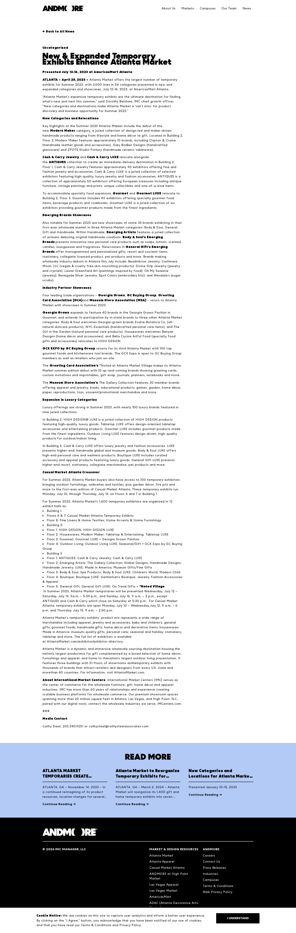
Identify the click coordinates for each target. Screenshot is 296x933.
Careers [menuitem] (209, 855)
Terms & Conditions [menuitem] (218, 886)
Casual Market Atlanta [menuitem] (167, 867)
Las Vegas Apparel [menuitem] (164, 884)
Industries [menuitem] (210, 874)
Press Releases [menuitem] (214, 867)
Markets (187, 8)
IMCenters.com (169, 703)
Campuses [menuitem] (211, 880)
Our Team (229, 8)
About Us (169, 8)
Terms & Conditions (96, 925)
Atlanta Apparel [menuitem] (162, 861)
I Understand (238, 918)
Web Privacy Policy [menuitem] (217, 892)
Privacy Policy (130, 925)
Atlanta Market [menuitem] (161, 855)
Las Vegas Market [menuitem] (163, 890)
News (247, 8)
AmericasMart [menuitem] (160, 896)
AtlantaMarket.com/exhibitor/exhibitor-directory (85, 641)
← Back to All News (58, 31)
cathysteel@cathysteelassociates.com (119, 726)
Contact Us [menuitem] (211, 861)
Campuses (208, 8)
